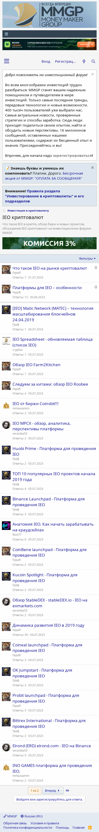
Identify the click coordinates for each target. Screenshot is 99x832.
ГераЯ (16, 273)
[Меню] (49, 34)
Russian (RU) (33, 816)
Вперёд (51, 790)
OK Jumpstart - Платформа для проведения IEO (42, 673)
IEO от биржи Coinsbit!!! (35, 403)
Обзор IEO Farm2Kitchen (36, 364)
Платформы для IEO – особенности (47, 287)
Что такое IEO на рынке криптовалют (49, 268)
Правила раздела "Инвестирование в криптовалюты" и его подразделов (44, 195)
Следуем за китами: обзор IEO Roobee (50, 384)
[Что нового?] (83, 61)
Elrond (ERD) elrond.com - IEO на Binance (51, 745)
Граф (15, 324)
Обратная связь (15, 823)
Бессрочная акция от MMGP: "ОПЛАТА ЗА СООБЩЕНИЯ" (44, 176)
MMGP (11, 816)
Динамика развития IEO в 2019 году (48, 625)
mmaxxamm (20, 408)
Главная (79, 827)
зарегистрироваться (72, 155)
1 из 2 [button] (35, 790)
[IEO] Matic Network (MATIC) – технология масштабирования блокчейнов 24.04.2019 (52, 313)
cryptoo (17, 350)
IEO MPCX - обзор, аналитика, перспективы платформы (41, 426)
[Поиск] (93, 61)
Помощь (62, 827)
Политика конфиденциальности (27, 827)
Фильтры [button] (86, 258)
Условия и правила (45, 823)
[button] (6, 61)
